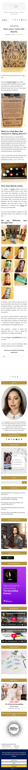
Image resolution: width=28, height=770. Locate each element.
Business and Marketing (8, 744)
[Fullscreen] (25, 624)
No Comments (19, 34)
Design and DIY (6, 746)
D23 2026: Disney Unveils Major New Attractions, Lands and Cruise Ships (13, 513)
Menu (5, 20)
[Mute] (22, 624)
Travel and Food (14, 26)
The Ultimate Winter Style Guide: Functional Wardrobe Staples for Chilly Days (12, 498)
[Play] (3, 624)
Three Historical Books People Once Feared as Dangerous (12, 508)
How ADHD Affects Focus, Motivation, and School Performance (13, 493)
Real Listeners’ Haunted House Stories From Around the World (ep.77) (12, 503)
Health (17, 747)
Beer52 (9, 82)
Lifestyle (16, 746)
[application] (14, 619)
